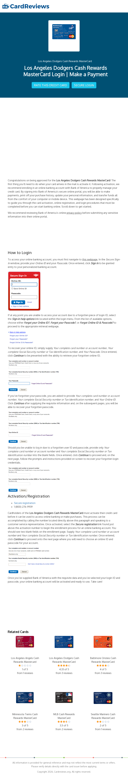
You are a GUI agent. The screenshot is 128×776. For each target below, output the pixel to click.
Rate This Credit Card (50, 85)
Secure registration (24, 503)
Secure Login (84, 85)
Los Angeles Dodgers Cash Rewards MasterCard (65, 61)
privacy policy (74, 212)
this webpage (89, 259)
